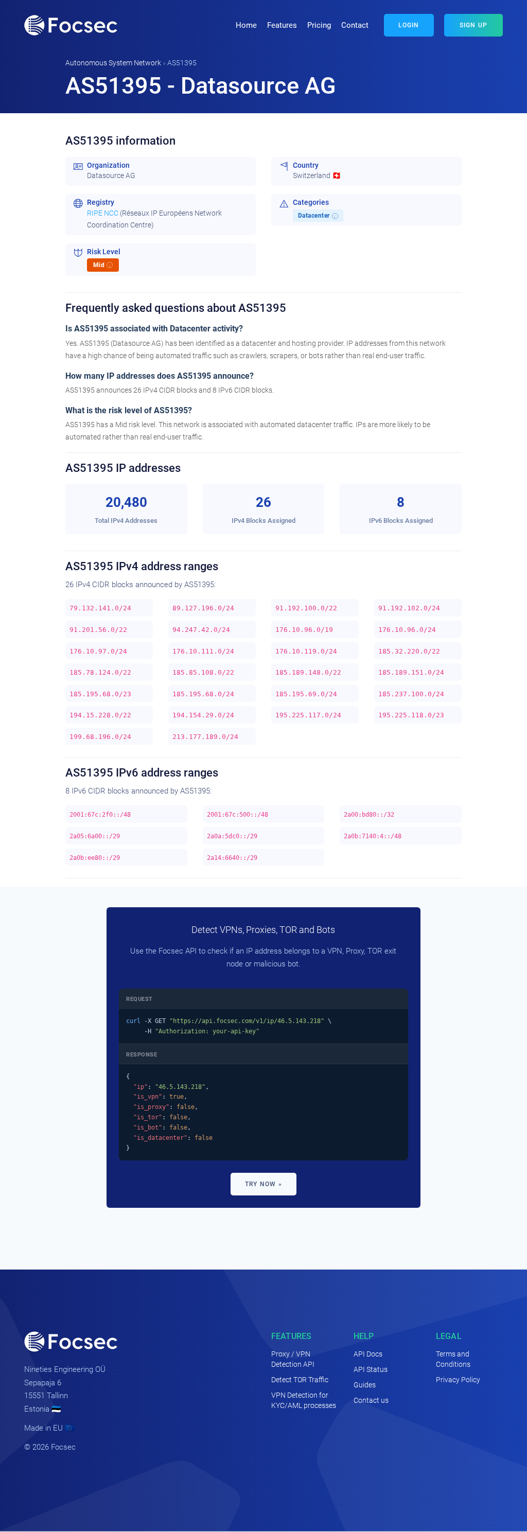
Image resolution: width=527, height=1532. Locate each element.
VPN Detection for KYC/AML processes (303, 1400)
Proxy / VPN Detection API (292, 1359)
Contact (354, 25)
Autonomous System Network (113, 63)
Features (282, 25)
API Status (371, 1369)
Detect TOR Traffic (299, 1380)
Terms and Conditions (453, 1359)
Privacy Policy (458, 1380)
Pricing (319, 25)
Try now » (263, 1184)
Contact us (371, 1400)
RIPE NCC (102, 213)
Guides (365, 1385)
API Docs (368, 1354)
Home (246, 25)
